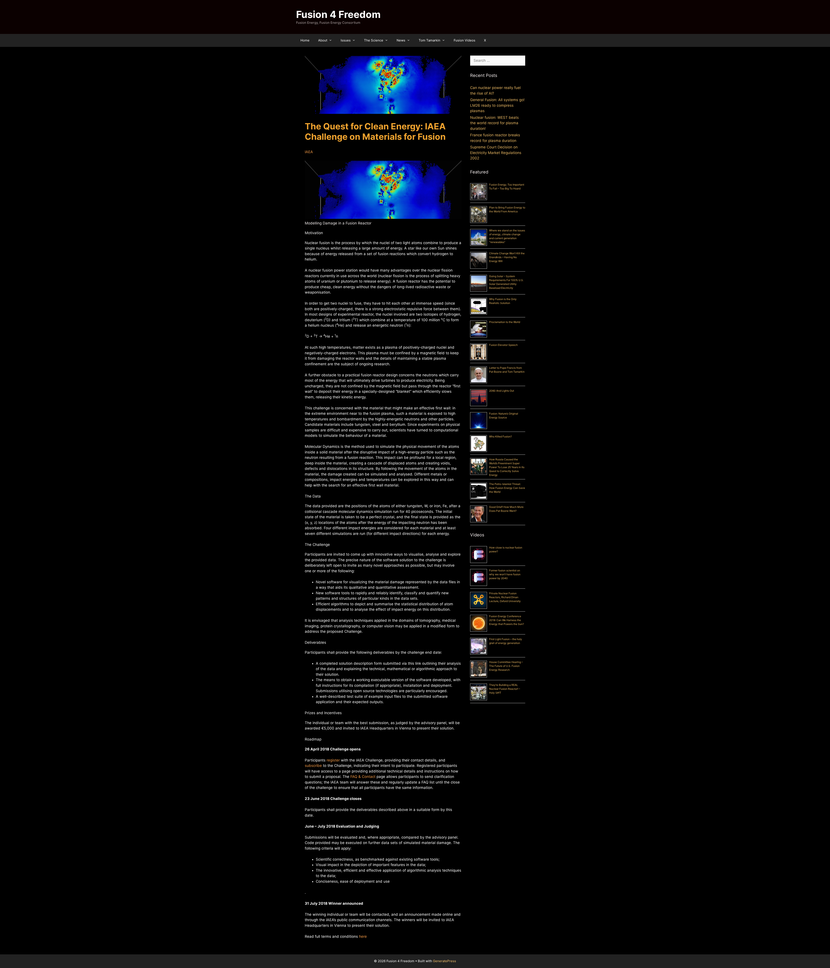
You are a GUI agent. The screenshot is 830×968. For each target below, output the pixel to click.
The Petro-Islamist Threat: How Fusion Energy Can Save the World (507, 487)
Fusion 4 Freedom (338, 14)
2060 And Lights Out (501, 390)
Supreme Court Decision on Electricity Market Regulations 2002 (495, 152)
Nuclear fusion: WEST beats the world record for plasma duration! (494, 123)
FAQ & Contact (362, 776)
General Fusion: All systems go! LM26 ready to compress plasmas (497, 105)
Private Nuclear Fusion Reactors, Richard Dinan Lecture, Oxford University (505, 597)
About (322, 40)
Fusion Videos (464, 40)
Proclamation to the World (504, 322)
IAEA (309, 152)
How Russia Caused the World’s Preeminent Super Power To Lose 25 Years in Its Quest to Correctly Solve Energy (506, 467)
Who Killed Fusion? (500, 436)
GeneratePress (444, 961)
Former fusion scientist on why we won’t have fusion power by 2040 (504, 574)
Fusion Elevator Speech (503, 345)
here (363, 936)
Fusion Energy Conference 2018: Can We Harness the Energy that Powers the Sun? (506, 620)
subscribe (313, 765)
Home (305, 40)
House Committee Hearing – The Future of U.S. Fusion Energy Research (506, 665)
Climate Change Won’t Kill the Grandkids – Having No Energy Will (507, 257)
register (333, 760)
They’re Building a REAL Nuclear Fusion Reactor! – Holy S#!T (504, 688)
